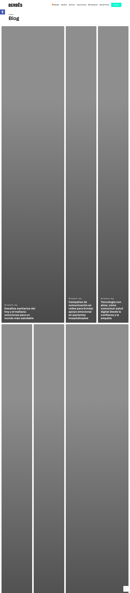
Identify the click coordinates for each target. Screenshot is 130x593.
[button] (2, 12)
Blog (15, 305)
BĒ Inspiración (8, 305)
